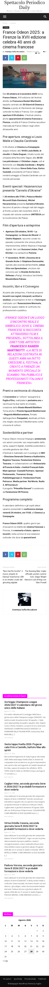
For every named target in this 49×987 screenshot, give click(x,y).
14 (31, 941)
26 (19, 951)
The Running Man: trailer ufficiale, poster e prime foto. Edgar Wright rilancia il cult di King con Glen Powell (35, 577)
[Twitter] (11, 57)
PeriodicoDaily (30, 979)
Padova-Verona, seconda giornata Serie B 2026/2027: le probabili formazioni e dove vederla (23, 868)
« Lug (5, 960)
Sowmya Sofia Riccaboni (14, 52)
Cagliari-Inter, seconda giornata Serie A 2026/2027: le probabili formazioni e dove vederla (25, 786)
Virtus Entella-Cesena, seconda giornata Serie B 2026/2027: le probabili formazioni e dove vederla (23, 826)
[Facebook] (5, 57)
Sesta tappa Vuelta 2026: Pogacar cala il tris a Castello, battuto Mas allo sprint (25, 747)
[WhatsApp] (24, 57)
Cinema (13, 23)
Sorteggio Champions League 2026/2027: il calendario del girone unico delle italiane (23, 704)
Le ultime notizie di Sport (15, 696)
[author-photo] (24, 606)
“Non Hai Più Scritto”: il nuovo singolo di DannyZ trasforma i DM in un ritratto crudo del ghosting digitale (13, 577)
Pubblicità (42, 979)
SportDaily (18, 979)
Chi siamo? (7, 979)
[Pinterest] (18, 57)
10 (5, 941)
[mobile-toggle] (4, 16)
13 (25, 941)
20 (25, 946)
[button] (45, 16)
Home (5, 23)
